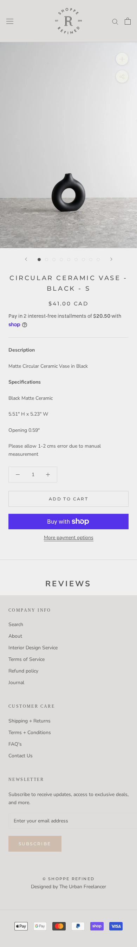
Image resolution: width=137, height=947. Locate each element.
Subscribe (35, 843)
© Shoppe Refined (68, 878)
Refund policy (23, 671)
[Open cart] (128, 21)
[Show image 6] (76, 259)
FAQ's (15, 744)
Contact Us (20, 755)
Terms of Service (26, 659)
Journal (16, 682)
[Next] (111, 259)
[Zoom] (122, 59)
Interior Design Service (33, 647)
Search (15, 624)
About (15, 636)
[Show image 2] (46, 259)
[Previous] (26, 259)
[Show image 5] (68, 259)
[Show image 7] (83, 259)
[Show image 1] (39, 259)
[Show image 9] (98, 259)
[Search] (115, 21)
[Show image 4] (61, 259)
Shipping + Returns (29, 721)
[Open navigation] (9, 21)
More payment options (68, 537)
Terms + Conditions (29, 732)
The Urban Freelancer (82, 886)
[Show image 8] (90, 259)
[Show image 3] (54, 259)
